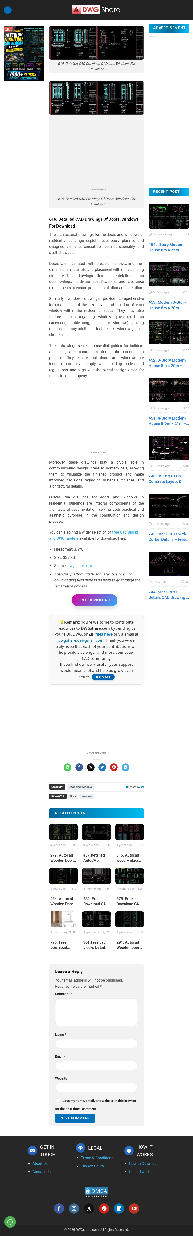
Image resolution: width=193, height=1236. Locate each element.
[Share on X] (91, 767)
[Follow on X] (89, 1208)
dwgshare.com (80, 565)
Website (61, 1079)
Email (60, 1057)
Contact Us (41, 1172)
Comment (63, 994)
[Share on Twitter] (102, 767)
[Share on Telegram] (125, 767)
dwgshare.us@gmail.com (80, 640)
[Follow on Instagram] (74, 1208)
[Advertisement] (24, 159)
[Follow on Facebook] (59, 1208)
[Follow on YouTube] (134, 1208)
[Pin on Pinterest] (114, 767)
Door (73, 796)
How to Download (144, 1163)
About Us (40, 1163)
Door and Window (80, 787)
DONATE (103, 676)
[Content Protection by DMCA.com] (96, 1192)
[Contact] (10, 1222)
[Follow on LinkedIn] (119, 1208)
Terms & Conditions (97, 1158)
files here (104, 634)
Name (60, 1035)
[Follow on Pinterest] (104, 1208)
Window (87, 796)
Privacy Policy (92, 1166)
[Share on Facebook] (79, 767)
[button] (8, 10)
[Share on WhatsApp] (67, 767)
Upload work (139, 1172)
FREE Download (94, 600)
